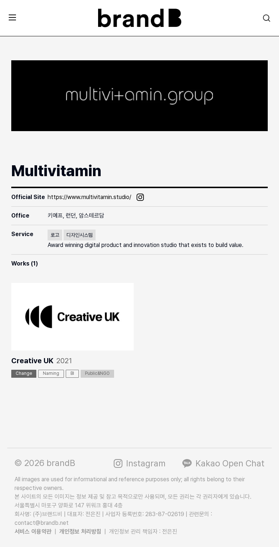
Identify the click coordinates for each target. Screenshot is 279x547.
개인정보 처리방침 (80, 531)
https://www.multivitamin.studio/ (89, 197)
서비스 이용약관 (33, 531)
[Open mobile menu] (12, 17)
